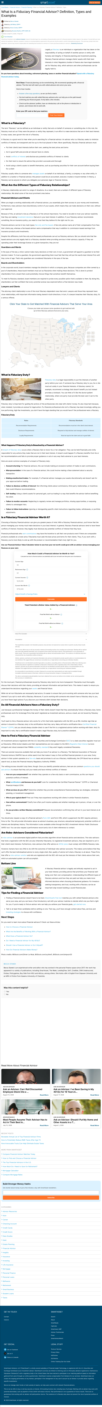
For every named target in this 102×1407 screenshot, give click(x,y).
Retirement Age (20, 569)
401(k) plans (63, 844)
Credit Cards (7, 1228)
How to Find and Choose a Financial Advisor (19, 1158)
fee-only (32, 758)
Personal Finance (9, 1273)
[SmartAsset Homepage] (47, 3)
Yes (7, 992)
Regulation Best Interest (79, 744)
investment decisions (25, 217)
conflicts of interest (18, 157)
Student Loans (8, 1294)
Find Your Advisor (56, 115)
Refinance (6, 1281)
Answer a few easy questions (29, 93)
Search (53, 1316)
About (53, 1320)
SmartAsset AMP (56, 1329)
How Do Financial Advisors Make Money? (21, 950)
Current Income (20, 577)
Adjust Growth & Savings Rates (26, 594)
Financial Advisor (15, 7)
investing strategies (13, 912)
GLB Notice (54, 1358)
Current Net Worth (21, 585)
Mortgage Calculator (11, 1171)
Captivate (54, 1326)
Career (5, 1220)
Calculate (51, 599)
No (7, 994)
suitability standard (41, 747)
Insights (6, 1252)
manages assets (38, 174)
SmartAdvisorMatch (57, 1338)
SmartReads (5, 7)
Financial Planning (26, 7)
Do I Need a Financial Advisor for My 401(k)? (23, 941)
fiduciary (56, 49)
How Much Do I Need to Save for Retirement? (20, 1166)
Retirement (7, 1285)
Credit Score (7, 1232)
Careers (6, 1320)
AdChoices (54, 1355)
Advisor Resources (10, 1211)
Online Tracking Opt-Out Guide (60, 1361)
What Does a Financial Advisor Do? (19, 936)
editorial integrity (20, 39)
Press (52, 1335)
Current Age (19, 561)
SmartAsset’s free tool (53, 898)
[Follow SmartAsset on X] (5, 1353)
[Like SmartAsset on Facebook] (5, 1349)
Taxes (5, 1298)
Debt (4, 1240)
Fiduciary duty (50, 380)
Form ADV (47, 818)
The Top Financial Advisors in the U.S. (17, 1162)
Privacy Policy (55, 1352)
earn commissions (29, 534)
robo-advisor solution (18, 855)
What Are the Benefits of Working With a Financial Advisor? (28, 932)
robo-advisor (8, 838)
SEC (68, 741)
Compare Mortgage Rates (12, 1175)
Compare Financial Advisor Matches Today (19, 1154)
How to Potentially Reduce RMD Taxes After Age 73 (21, 1140)
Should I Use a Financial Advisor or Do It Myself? (24, 945)
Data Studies (7, 1236)
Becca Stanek (10, 964)
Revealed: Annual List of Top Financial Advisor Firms (21, 1137)
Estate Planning (8, 1244)
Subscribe (51, 1197)
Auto (4, 1216)
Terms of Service (56, 1349)
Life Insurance (8, 1265)
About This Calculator (21, 634)
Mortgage (6, 1269)
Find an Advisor (95, 2)
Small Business (8, 1289)
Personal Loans (8, 1277)
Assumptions (18, 639)
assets (34, 688)
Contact (6, 1316)
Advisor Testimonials (57, 1332)
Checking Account (10, 1224)
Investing (6, 1261)
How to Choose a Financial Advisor (19, 927)
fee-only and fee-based (44, 225)
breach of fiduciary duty (12, 450)
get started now (79, 904)
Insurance (6, 1257)
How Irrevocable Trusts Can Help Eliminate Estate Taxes (22, 1143)
